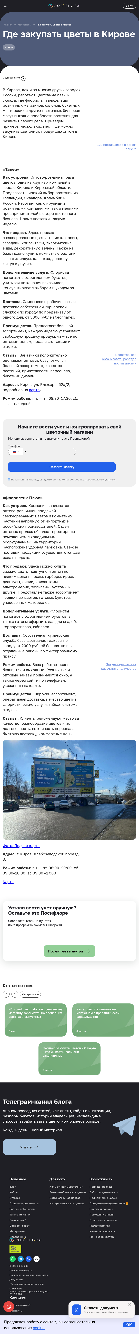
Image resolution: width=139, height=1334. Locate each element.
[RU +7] (15, 451)
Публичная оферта (20, 1270)
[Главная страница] (63, 6)
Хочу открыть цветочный (66, 1186)
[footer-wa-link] (12, 1259)
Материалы (24, 24)
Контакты (16, 1310)
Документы (16, 1279)
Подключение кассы (103, 1197)
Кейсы (13, 1192)
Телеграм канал (20, 1214)
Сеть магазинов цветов (65, 1197)
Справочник (17, 1236)
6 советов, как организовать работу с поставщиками (119, 359)
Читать (26, 1147)
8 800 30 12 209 (18, 1266)
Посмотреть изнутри (65, 951)
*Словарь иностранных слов (26, 1284)
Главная (7, 24)
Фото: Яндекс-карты (21, 845)
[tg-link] (20, 1259)
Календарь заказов (102, 1231)
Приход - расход (101, 1186)
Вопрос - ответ (19, 1225)
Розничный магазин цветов (67, 1192)
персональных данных (100, 479)
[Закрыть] (129, 1304)
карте (34, 389)
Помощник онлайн (102, 1214)
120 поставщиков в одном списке (116, 147)
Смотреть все (30, 994)
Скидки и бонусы (101, 1209)
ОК (129, 1324)
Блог (12, 1186)
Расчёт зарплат (100, 1225)
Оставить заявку (61, 467)
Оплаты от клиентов (103, 1220)
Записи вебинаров (22, 1209)
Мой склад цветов (102, 1236)
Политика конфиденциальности (28, 1275)
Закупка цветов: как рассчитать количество (118, 666)
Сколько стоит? (19, 1305)
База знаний (17, 1220)
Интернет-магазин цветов (66, 1203)
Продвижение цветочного (107, 1203)
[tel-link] (28, 1259)
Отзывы (14, 1197)
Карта (8, 881)
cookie (39, 1327)
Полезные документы (24, 1203)
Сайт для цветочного (104, 1192)
